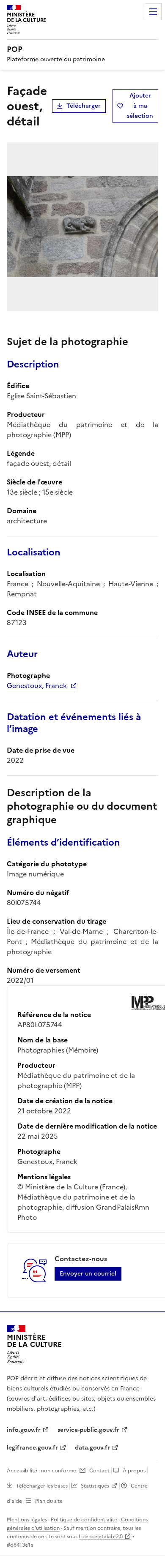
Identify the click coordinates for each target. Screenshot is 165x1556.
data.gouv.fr (92, 1447)
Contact (99, 1470)
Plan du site (49, 1501)
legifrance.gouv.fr (32, 1447)
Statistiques (95, 1486)
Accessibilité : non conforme (41, 1470)
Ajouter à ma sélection (140, 105)
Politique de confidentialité (84, 1519)
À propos (134, 1470)
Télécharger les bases (42, 1486)
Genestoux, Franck (37, 685)
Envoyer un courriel (88, 1273)
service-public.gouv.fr (88, 1429)
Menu (153, 11)
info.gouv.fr (24, 1429)
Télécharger (83, 105)
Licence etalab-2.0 (101, 1536)
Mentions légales (27, 1519)
